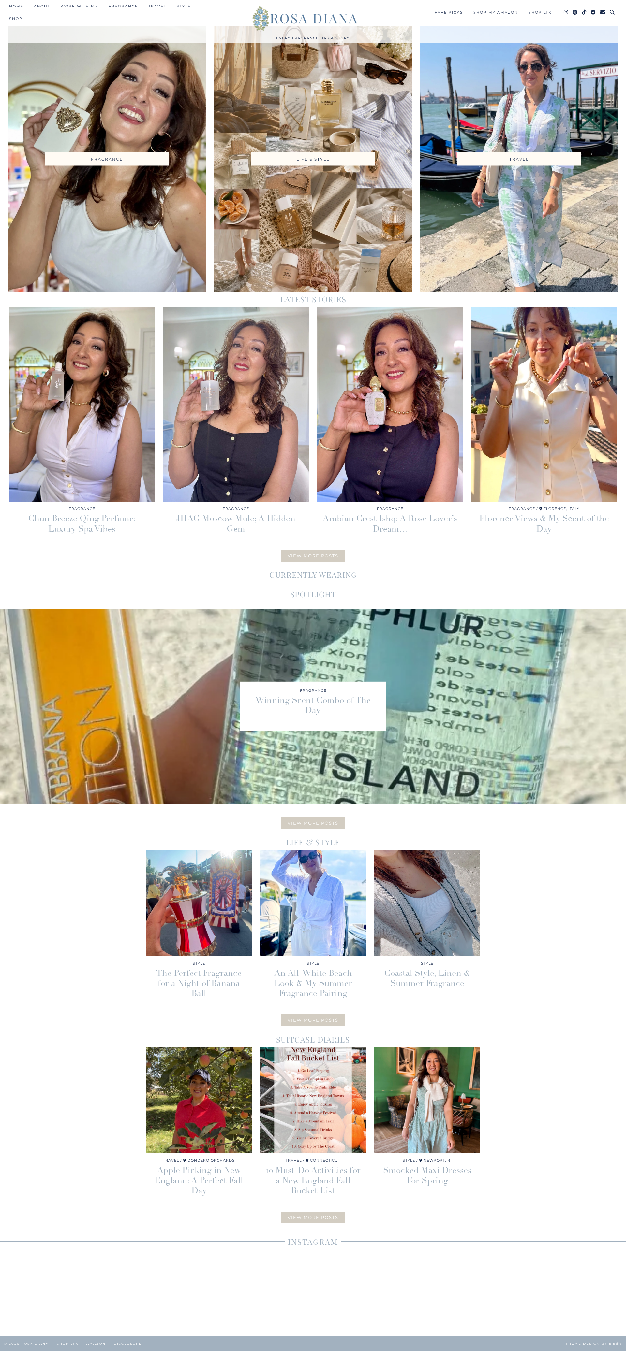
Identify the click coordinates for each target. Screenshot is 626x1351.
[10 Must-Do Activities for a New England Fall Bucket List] (313, 1100)
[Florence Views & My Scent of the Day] (544, 404)
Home (16, 6)
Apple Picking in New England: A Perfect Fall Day (199, 1180)
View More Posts (313, 555)
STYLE (184, 6)
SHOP (15, 18)
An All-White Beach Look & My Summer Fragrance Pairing (313, 983)
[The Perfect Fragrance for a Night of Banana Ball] (199, 903)
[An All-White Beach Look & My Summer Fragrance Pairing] (313, 903)
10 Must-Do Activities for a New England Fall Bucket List (313, 1180)
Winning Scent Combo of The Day (313, 705)
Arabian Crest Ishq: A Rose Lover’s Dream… (390, 523)
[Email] (603, 12)
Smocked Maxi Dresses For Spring (427, 1175)
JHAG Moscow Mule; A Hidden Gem (235, 523)
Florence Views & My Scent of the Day (544, 523)
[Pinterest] (575, 12)
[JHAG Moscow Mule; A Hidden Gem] (236, 404)
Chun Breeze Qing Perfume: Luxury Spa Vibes (82, 523)
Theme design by (594, 1344)
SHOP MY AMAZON (495, 12)
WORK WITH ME (79, 6)
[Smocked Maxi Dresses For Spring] (427, 1100)
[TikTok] (584, 12)
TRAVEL (157, 6)
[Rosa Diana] (313, 19)
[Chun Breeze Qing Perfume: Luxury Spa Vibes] (82, 404)
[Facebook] (593, 12)
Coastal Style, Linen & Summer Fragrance (427, 978)
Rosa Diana (35, 1344)
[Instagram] (566, 12)
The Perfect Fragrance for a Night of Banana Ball (199, 983)
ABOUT (42, 6)
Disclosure (128, 1344)
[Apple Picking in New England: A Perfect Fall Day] (199, 1100)
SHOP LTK (540, 12)
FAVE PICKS (449, 12)
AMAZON (96, 1344)
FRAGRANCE (123, 6)
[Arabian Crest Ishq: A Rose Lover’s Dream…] (390, 404)
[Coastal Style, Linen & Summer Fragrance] (427, 903)
